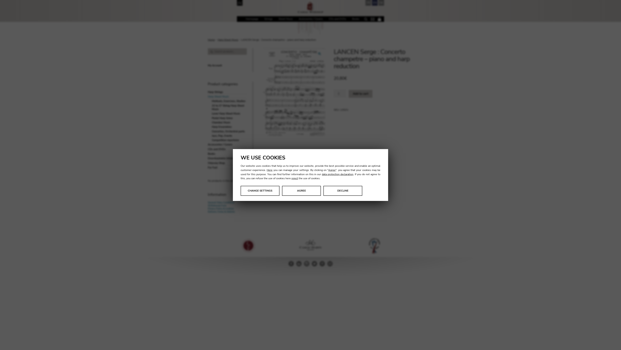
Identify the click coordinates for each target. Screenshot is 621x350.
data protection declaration (337, 174)
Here (269, 170)
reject (294, 178)
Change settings (260, 190)
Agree (332, 170)
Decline (343, 190)
